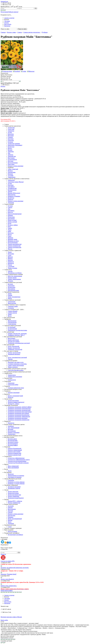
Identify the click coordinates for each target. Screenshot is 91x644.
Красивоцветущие (13, 290)
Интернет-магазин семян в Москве (11, 617)
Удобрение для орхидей (15, 349)
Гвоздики (11, 138)
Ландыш (10, 510)
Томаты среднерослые (14, 247)
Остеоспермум (12, 159)
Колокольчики (12, 190)
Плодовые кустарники (15, 477)
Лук (9, 209)
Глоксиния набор (13, 384)
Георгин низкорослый (14, 453)
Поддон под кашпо (13, 341)
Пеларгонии (11, 287)
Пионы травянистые (14, 502)
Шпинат (10, 257)
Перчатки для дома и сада (15, 362)
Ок (35, 8)
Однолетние (11, 301)
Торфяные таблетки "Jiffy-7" (16, 335)
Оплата (6, 22)
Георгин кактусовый (14, 451)
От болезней (11, 327)
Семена (19, 32)
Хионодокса (11, 434)
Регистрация (4, 12)
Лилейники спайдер (14, 488)
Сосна (10, 526)
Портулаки (11, 164)
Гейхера (10, 507)
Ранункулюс (11, 515)
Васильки (11, 135)
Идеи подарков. (12, 531)
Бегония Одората (13, 442)
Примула (10, 199)
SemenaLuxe (4, 1)
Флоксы (10, 170)
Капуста (10, 212)
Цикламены (11, 289)
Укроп (10, 252)
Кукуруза (10, 233)
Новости (3, 554)
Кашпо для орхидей (14, 348)
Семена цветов (12, 312)
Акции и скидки (9, 18)
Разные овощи (12, 277)
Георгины (11, 140)
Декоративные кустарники (16, 475)
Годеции (10, 142)
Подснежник (12, 431)
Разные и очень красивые (15, 166)
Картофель (11, 210)
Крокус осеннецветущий (15, 395)
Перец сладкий (12, 222)
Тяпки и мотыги (13, 367)
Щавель (10, 258)
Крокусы (10, 397)
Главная (3, 32)
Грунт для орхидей (13, 346)
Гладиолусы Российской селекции (18, 463)
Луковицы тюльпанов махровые (17, 418)
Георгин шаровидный (14, 455)
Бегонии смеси (12, 439)
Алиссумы (11, 129)
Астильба (11, 506)
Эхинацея (11, 202)
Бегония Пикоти (13, 443)
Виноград (11, 474)
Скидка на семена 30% (7, 561)
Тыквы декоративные (14, 279)
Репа (9, 226)
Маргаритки (11, 194)
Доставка (7, 21)
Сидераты (11, 308)
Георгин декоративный (15, 450)
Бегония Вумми (12, 440)
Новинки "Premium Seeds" (9, 574)
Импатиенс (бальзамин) (15, 145)
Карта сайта (4, 620)
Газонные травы (13, 306)
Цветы (10, 298)
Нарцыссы (11, 423)
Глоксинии (11, 285)
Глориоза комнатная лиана (16, 388)
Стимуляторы (12, 324)
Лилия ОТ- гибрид (13, 403)
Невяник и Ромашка (14, 196)
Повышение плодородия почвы (17, 330)
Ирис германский (13, 466)
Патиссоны (11, 217)
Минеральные (12, 320)
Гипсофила (11, 186)
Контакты (7, 26)
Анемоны (11, 426)
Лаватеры (11, 151)
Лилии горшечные (13, 496)
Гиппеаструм (12, 380)
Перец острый (12, 220)
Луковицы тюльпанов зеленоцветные (19, 408)
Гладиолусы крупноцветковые (17, 461)
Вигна (10, 234)
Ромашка (10, 517)
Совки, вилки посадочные (16, 365)
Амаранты (11, 131)
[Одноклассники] (1, 10)
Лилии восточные (13, 400)
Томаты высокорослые (15, 244)
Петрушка (11, 253)
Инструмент (11, 338)
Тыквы (10, 228)
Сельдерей (11, 266)
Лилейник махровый (14, 486)
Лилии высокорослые (14, 494)
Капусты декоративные (15, 276)
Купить (3, 86)
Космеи (10, 150)
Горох (9, 236)
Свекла (10, 207)
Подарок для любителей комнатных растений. (15, 567)
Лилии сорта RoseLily (7, 579)
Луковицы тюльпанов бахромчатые (18, 415)
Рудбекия (44, 32)
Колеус (10, 148)
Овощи (10, 295)
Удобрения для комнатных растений (19, 343)
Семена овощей (12, 311)
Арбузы (10, 271)
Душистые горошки (14, 143)
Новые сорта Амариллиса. (9, 585)
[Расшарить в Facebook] (16, 71)
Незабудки (11, 198)
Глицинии (11, 480)
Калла (9, 471)
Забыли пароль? (13, 12)
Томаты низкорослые (14, 245)
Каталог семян (11, 32)
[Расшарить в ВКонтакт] (31, 71)
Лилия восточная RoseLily (16, 498)
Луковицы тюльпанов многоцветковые (20, 411)
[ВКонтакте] (3, 10)
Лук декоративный (13, 427)
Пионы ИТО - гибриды (15, 501)
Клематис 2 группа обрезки (16, 482)
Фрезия (10, 520)
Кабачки (10, 215)
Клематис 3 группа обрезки (16, 483)
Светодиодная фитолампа (15, 370)
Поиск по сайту (22, 29)
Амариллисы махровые (15, 376)
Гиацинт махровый (13, 392)
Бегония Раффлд (13, 445)
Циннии (10, 174)
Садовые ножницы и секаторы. (17, 364)
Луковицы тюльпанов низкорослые (18, 419)
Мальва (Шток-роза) (14, 193)
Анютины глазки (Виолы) (16, 182)
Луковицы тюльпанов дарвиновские (19, 416)
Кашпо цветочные (13, 340)
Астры (10, 132)
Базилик (10, 260)
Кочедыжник (12, 509)
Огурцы (10, 206)
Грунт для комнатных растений (17, 357)
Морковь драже (12, 239)
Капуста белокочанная (14, 214)
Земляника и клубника (15, 273)
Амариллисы (12, 375)
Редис (9, 223)
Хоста (9, 522)
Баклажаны (11, 218)
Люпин (10, 191)
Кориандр (11, 263)
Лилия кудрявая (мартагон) (16, 402)
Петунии (10, 161)
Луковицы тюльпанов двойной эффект (19, 407)
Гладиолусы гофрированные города (19, 459)
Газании (10, 137)
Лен (9, 153)
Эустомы (10, 175)
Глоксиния (11, 383)
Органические (12, 322)
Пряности (11, 261)
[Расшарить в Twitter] (23, 71)
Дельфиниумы (12, 188)
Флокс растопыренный (15, 518)
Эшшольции (11, 177)
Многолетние (12, 303)
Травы (10, 293)
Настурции (11, 158)
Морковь (10, 237)
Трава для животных (14, 297)
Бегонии (10, 284)
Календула (11, 146)
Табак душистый (13, 169)
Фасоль (10, 249)
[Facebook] (5, 10)
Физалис (10, 281)
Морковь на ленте (13, 241)
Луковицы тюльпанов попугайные (18, 413)
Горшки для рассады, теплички (17, 333)
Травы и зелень (12, 268)
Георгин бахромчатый (14, 448)
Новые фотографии (7, 590)
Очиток (10, 512)
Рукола (10, 265)
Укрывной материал (14, 354)
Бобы (9, 231)
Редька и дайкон (13, 225)
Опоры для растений (14, 352)
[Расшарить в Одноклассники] (6, 71)
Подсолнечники (13, 162)
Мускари (10, 429)
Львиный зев (12, 156)
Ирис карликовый (13, 467)
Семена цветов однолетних (31, 32)
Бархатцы (11, 134)
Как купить (7, 24)
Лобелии (10, 154)
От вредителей (12, 328)
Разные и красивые (13, 432)
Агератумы (11, 127)
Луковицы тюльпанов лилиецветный (19, 410)
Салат (9, 255)
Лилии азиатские (13, 491)
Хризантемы (11, 172)
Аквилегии (11, 180)
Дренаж (10, 359)
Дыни (9, 229)
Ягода (9, 316)
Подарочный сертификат (15, 534)
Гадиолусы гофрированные (16, 458)
